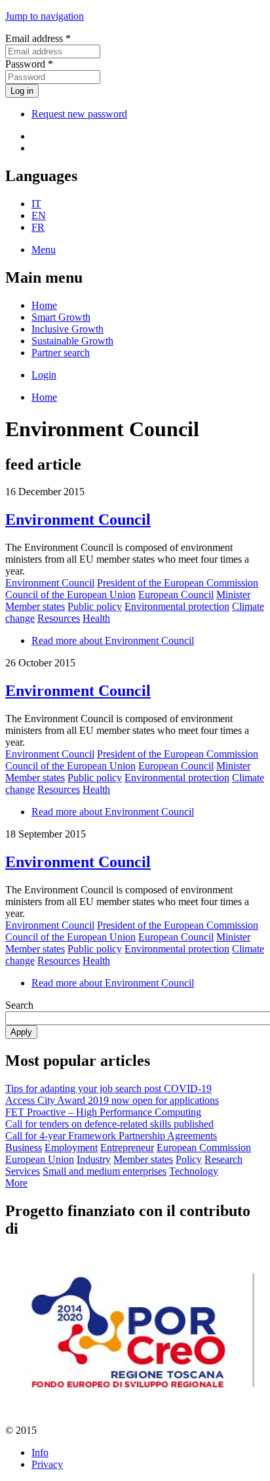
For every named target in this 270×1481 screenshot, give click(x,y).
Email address (38, 38)
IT (36, 203)
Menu (43, 249)
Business (23, 1147)
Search (19, 1005)
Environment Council (78, 519)
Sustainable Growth (72, 340)
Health (96, 618)
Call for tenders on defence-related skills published (109, 1123)
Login (43, 374)
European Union (39, 1159)
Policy (189, 1159)
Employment (71, 1147)
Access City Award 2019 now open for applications (112, 1100)
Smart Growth (60, 317)
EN (38, 215)
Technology (193, 1171)
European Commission (204, 1147)
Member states (35, 606)
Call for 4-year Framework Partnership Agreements (111, 1135)
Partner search (60, 352)
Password (29, 64)
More (16, 1182)
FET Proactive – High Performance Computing (103, 1112)
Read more (112, 640)
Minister (233, 594)
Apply (21, 1032)
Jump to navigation (44, 16)
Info (39, 1452)
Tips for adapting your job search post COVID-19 (108, 1088)
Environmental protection (177, 606)
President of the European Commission (177, 582)
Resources (58, 618)
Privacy (47, 1464)
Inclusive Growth (67, 329)
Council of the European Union (70, 594)
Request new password (79, 113)
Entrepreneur (127, 1147)
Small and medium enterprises (104, 1171)
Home (44, 305)
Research (223, 1159)
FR (38, 227)
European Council (176, 594)
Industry (94, 1159)
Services (22, 1171)
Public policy (95, 606)
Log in (21, 91)
